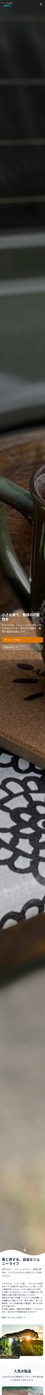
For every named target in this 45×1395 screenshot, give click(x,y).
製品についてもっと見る (12, 1317)
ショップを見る (14, 640)
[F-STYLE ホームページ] (7, 4)
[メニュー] (41, 4)
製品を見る (9, 647)
